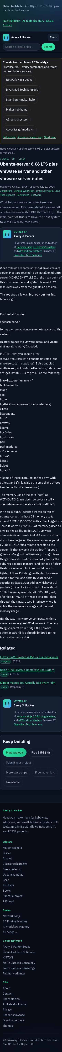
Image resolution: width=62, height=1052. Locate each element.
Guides (7, 853)
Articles (7, 858)
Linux (22, 158)
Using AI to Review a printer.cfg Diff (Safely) (27, 670)
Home (3, 148)
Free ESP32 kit (11, 21)
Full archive (9, 137)
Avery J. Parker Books (16, 946)
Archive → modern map (29, 137)
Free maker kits (45, 772)
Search (48, 46)
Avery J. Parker (24, 236)
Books (50, 21)
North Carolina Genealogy (19, 962)
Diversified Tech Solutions (22, 89)
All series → (10, 932)
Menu (53, 37)
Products (8, 885)
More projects (15, 752)
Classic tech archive (15, 863)
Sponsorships (11, 999)
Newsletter (13, 782)
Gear (6, 880)
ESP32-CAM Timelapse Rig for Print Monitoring (29, 657)
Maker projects (12, 847)
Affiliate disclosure (14, 1004)
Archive (7, 25)
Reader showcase (14, 1015)
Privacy (7, 1009)
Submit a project (13, 896)
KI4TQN (8, 957)
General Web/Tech (24, 190)
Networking (23, 195)
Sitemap (8, 1025)
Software (36, 195)
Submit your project (18, 762)
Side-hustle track (13, 1020)
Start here (50, 137)
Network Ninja (24, 247)
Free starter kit (12, 869)
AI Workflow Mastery (30, 251)
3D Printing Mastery (44, 247)
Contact (8, 993)
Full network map (14, 973)
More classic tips (16, 772)
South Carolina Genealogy (19, 968)
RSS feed (8, 901)
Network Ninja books (19, 79)
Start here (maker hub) (20, 99)
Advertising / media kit (20, 129)
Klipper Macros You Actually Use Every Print (27, 682)
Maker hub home (16, 109)
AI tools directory (33, 21)
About (6, 988)
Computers (6, 190)
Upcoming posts (13, 874)
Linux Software (44, 190)
